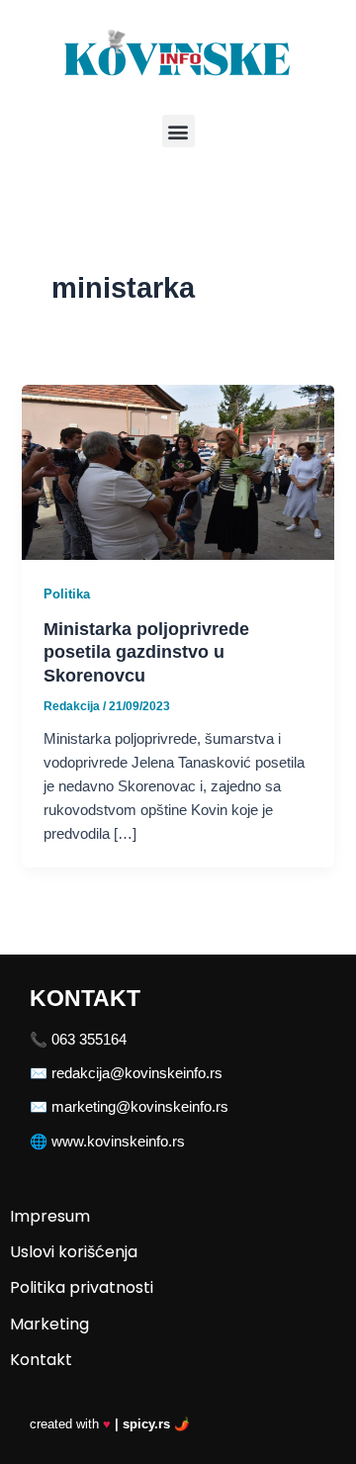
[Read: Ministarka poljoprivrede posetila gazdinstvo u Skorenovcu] (177, 471)
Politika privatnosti (81, 1287)
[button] (178, 131)
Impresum (50, 1216)
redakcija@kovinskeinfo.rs (136, 1073)
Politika (67, 594)
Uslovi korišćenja (73, 1251)
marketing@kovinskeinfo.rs (139, 1107)
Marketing (49, 1324)
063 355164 (89, 1040)
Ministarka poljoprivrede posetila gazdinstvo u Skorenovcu (146, 652)
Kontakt (41, 1359)
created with (110, 1424)
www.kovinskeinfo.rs (118, 1141)
